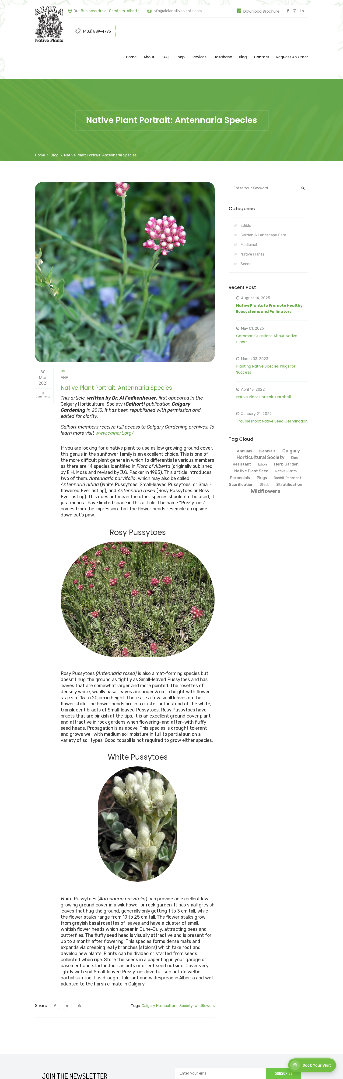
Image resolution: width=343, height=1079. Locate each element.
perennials (240, 459)
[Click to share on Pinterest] (79, 987)
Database (223, 47)
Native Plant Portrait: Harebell (263, 378)
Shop (180, 47)
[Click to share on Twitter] (67, 987)
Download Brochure (261, 11)
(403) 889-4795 (96, 31)
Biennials (267, 432)
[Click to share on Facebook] (55, 987)
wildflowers (205, 987)
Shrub (265, 466)
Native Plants (272, 235)
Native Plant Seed (251, 452)
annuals (244, 432)
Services (199, 47)
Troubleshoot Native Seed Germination (272, 402)
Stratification (289, 465)
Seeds (272, 245)
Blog (243, 47)
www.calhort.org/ (114, 414)
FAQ (164, 47)
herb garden (286, 445)
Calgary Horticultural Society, (167, 987)
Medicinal (272, 226)
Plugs (262, 459)
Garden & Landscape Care (272, 216)
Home (131, 47)
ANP (64, 359)
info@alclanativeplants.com (177, 11)
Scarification (241, 465)
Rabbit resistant (287, 459)
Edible (272, 207)
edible (262, 446)
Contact (261, 47)
